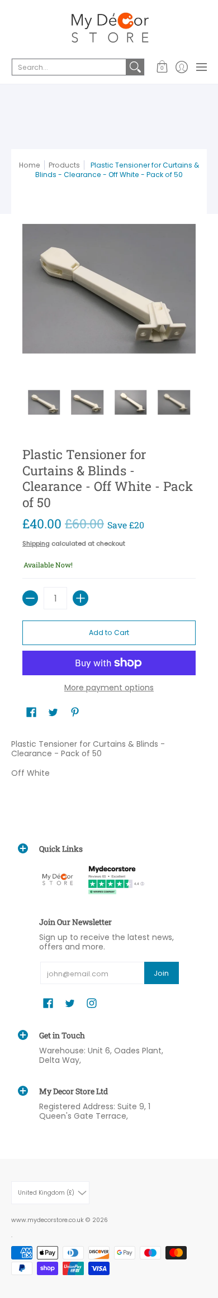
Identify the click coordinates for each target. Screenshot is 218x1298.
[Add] (80, 598)
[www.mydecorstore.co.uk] (109, 28)
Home (29, 165)
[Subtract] (30, 598)
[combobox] (69, 67)
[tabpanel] (109, 761)
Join (161, 973)
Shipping (36, 543)
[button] (162, 67)
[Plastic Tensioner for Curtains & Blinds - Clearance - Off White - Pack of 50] (44, 402)
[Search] (135, 67)
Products (64, 165)
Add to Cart (109, 632)
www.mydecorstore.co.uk (47, 1220)
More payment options (109, 688)
